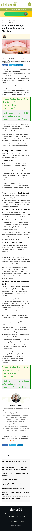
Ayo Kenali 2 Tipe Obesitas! (10, 479)
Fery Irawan (11, 37)
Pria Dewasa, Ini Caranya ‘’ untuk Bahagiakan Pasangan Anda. (15, 116)
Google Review (14, 441)
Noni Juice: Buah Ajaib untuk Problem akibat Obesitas (13, 28)
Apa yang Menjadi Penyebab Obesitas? (14, 484)
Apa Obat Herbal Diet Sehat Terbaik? (13, 488)
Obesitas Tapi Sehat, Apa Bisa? (11, 498)
